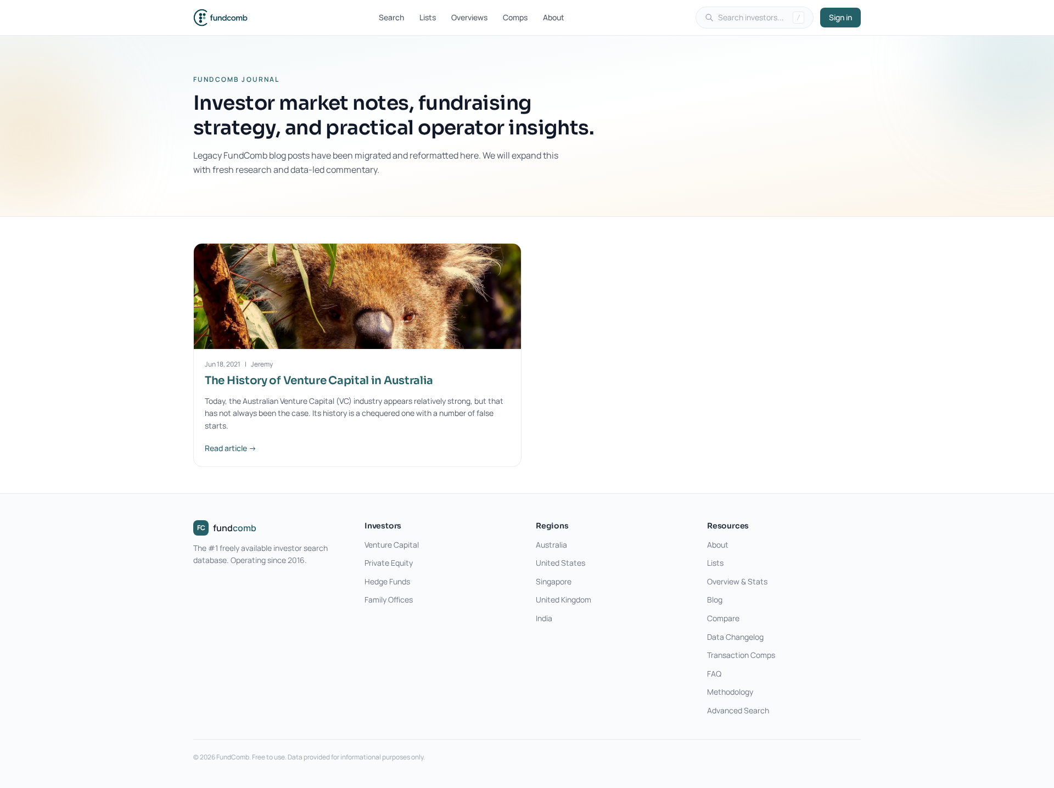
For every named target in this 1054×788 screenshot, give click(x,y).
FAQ (714, 673)
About (553, 17)
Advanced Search (738, 710)
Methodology (730, 691)
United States (560, 563)
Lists (427, 17)
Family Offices (389, 599)
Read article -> (230, 448)
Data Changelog (735, 637)
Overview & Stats (737, 581)
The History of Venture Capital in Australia (319, 380)
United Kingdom (563, 599)
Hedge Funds (387, 581)
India (544, 618)
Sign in (840, 17)
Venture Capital (392, 544)
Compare (723, 618)
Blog (714, 599)
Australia (551, 544)
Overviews (469, 17)
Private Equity (389, 563)
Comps (515, 17)
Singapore (553, 581)
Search (391, 17)
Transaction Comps (741, 655)
